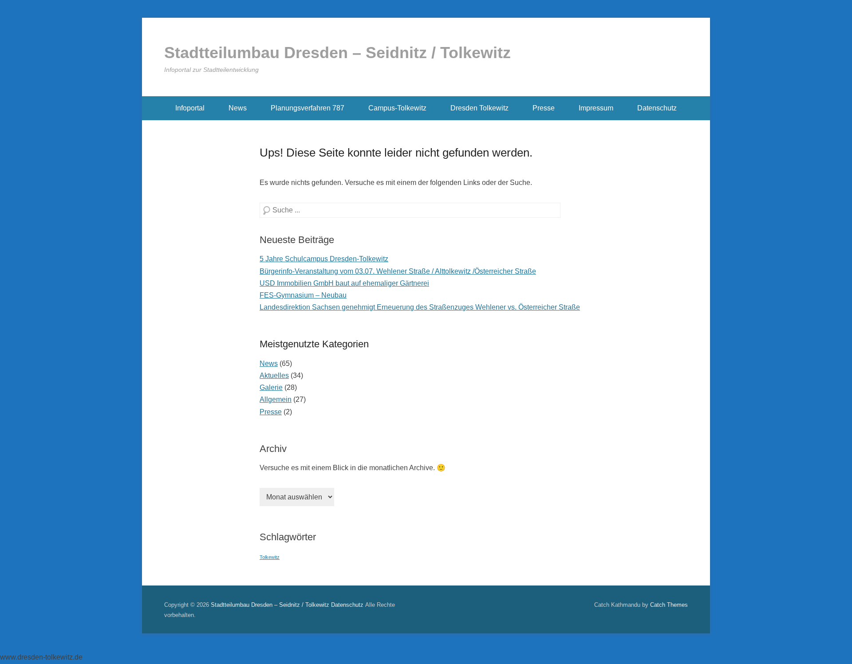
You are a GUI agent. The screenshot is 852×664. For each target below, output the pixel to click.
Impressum (596, 108)
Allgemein (276, 399)
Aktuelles (274, 375)
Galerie (271, 387)
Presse (543, 108)
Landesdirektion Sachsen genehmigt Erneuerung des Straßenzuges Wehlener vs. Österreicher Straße (420, 307)
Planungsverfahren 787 (307, 108)
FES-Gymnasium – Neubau (303, 295)
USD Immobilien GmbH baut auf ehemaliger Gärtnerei (344, 283)
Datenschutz (657, 108)
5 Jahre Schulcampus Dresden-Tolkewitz (324, 259)
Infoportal (190, 108)
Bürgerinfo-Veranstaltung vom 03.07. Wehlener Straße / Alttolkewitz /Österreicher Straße (398, 271)
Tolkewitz (270, 557)
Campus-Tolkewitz (397, 108)
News (238, 108)
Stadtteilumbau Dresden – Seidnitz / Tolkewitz (337, 52)
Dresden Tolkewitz (479, 108)
